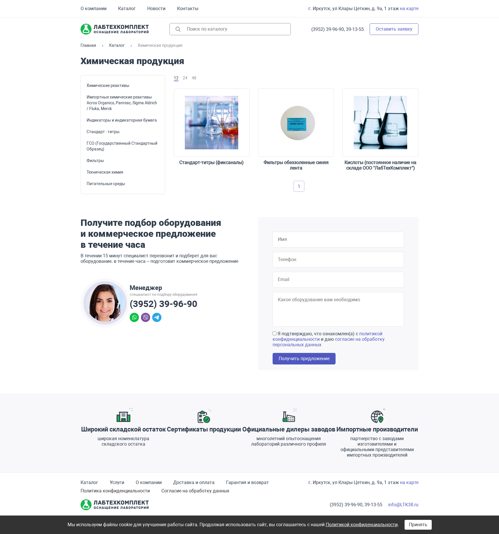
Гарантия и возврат (247, 482)
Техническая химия (105, 172)
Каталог (127, 8)
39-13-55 (355, 29)
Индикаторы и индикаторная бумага (122, 120)
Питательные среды (106, 183)
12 (176, 78)
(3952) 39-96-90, (328, 29)
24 (185, 78)
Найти (178, 29)
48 (194, 78)
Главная (88, 45)
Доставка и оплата (194, 482)
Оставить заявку (394, 29)
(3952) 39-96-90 (163, 303)
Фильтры (95, 160)
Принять (418, 524)
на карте (409, 8)
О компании (94, 8)
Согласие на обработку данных (195, 491)
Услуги (117, 482)
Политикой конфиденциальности (362, 524)
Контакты (187, 8)
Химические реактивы (108, 85)
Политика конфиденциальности (115, 491)
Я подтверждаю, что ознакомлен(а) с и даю (329, 339)
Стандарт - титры (103, 131)
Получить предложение (304, 358)
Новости (156, 8)
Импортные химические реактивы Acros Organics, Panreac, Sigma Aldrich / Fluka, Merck (122, 103)
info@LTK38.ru (403, 504)
